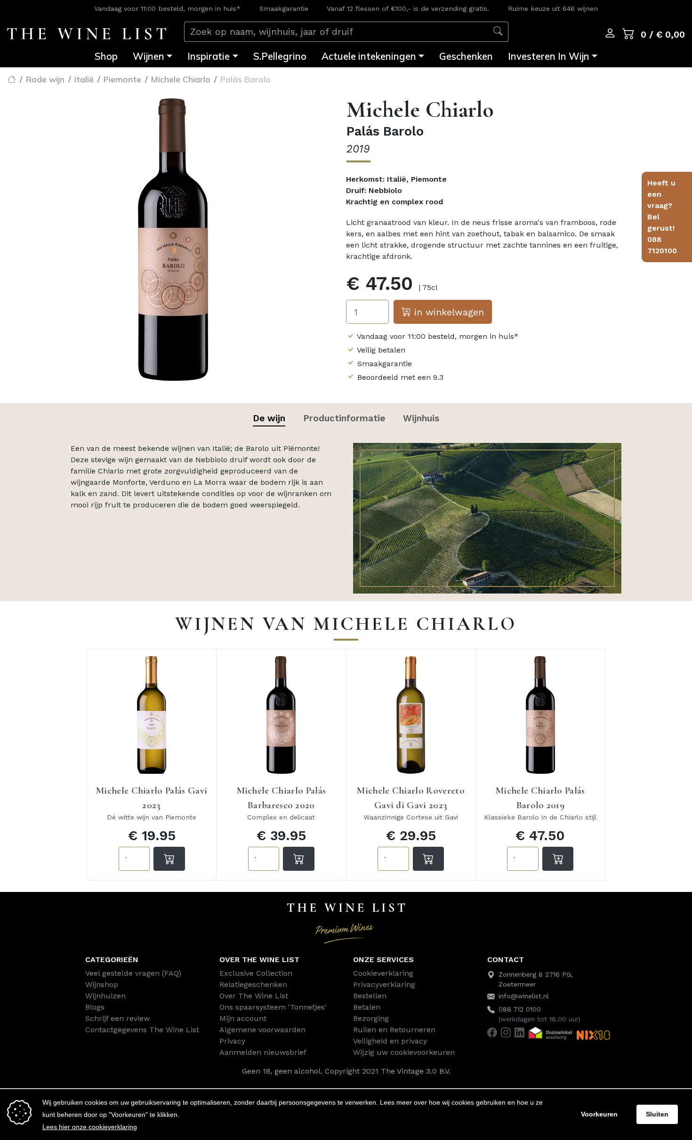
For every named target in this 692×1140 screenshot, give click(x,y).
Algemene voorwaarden (262, 1029)
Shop (106, 56)
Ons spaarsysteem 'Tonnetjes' (273, 1007)
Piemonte (122, 79)
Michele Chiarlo (180, 79)
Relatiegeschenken (253, 984)
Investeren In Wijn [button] (548, 56)
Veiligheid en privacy (390, 1040)
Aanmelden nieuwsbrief (262, 1052)
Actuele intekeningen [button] (369, 56)
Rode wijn (45, 79)
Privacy (232, 1040)
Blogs (95, 1007)
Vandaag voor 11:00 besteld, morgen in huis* (167, 8)
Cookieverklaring (383, 973)
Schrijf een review (117, 1018)
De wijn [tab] (269, 418)
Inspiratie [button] (208, 56)
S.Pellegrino (279, 56)
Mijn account (242, 1018)
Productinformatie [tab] (344, 418)
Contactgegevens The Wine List (142, 1029)
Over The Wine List (253, 995)
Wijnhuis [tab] (421, 418)
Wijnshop (101, 984)
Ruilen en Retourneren (394, 1029)
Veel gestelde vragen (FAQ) (133, 973)
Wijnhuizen (105, 995)
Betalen (366, 1007)
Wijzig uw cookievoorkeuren (404, 1052)
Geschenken (466, 56)
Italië (84, 79)
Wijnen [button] (148, 56)
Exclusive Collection (255, 973)
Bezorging (371, 1018)
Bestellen (369, 995)
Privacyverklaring (384, 984)
